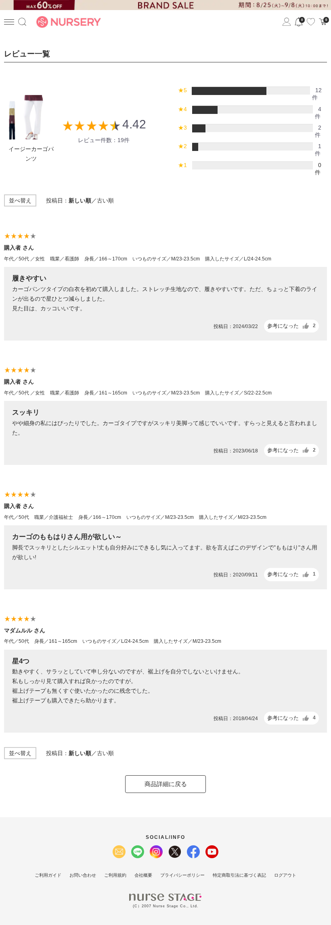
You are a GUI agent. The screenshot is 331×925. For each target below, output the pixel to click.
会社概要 (143, 875)
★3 (182, 127)
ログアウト (285, 875)
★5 (182, 90)
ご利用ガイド (48, 875)
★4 (182, 109)
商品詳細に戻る (166, 783)
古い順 (105, 200)
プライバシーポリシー (182, 875)
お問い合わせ (82, 875)
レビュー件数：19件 (104, 140)
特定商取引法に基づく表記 (239, 875)
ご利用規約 (115, 875)
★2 (182, 146)
